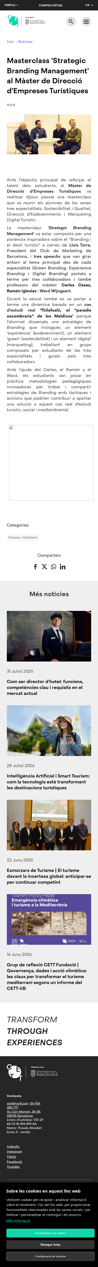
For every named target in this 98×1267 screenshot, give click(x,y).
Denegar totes (51, 1244)
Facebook (14, 1162)
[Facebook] (35, 566)
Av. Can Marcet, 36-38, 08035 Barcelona (24, 1114)
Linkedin (13, 1146)
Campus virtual (51, 5)
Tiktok (11, 1157)
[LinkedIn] (62, 566)
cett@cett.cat (17, 1103)
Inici (10, 41)
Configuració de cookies (50, 1256)
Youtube (13, 1167)
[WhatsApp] (53, 566)
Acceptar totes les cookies (50, 1233)
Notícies (25, 41)
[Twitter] (44, 566)
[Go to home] (26, 21)
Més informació (18, 1220)
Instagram (14, 1151)
